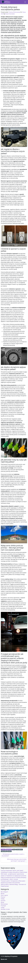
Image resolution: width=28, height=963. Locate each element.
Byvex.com (4, 959)
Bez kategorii (4, 892)
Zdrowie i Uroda (5, 909)
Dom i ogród (4, 895)
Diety (14, 849)
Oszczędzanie (19, 849)
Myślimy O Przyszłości (11, 956)
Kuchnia (3, 900)
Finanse (11, 12)
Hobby (2, 899)
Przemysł (3, 906)
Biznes (2, 893)
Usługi (2, 907)
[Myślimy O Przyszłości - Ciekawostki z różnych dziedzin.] (6, 2)
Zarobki (9, 851)
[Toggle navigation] (25, 2)
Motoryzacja (16, 12)
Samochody (3, 851)
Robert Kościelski (10, 14)
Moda (2, 902)
